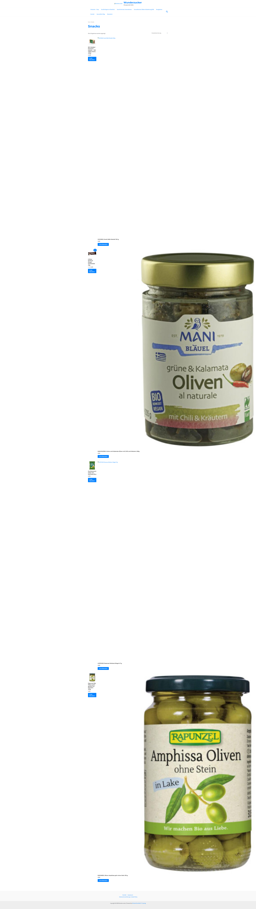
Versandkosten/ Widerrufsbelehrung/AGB (144, 9)
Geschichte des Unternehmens (124, 9)
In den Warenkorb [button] (92, 58)
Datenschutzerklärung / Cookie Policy (128, 897)
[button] (167, 11)
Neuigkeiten (159, 9)
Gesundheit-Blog (101, 14)
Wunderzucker (133, 2)
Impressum (130, 895)
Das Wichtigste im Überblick (108, 9)
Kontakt (92, 14)
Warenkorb (109, 14)
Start (89, 22)
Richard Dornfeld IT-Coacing (139, 903)
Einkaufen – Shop (94, 9)
